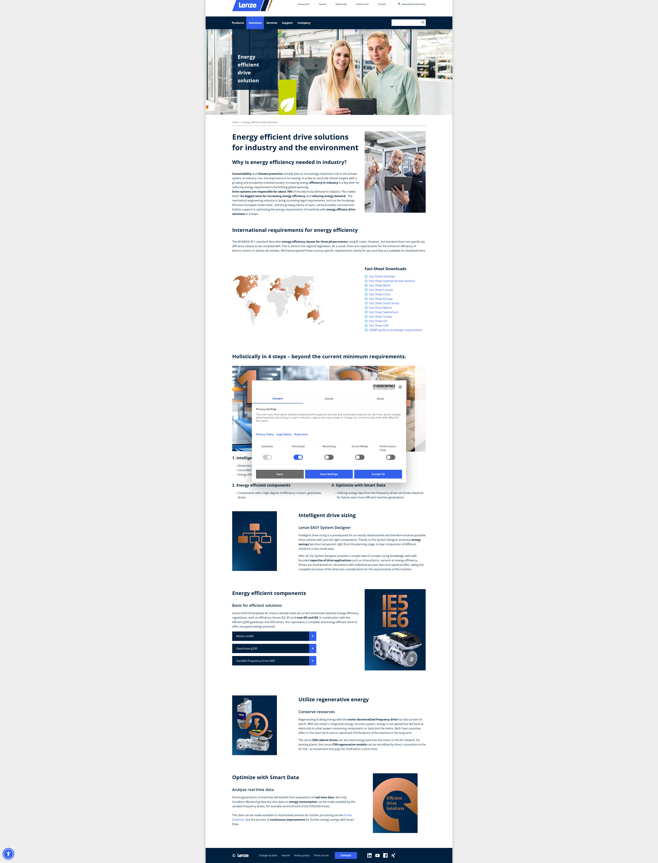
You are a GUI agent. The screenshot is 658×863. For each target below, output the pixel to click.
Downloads (341, 4)
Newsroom (303, 4)
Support (287, 23)
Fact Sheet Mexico (380, 308)
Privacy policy (302, 855)
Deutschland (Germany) (413, 4)
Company (303, 23)
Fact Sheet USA (378, 325)
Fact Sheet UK (378, 321)
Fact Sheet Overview (382, 276)
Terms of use (321, 855)
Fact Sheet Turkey (380, 316)
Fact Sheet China (380, 294)
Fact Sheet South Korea (384, 303)
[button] (8, 854)
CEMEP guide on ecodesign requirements (395, 330)
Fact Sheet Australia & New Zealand (392, 281)
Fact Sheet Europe (381, 299)
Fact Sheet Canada (381, 290)
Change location (268, 855)
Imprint (286, 855)
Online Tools (362, 4)
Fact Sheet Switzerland (383, 312)
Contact (382, 4)
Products (238, 23)
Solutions (255, 23)
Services (271, 23)
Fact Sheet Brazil (379, 285)
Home (235, 122)
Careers (322, 4)
